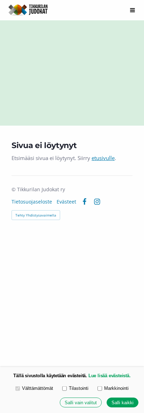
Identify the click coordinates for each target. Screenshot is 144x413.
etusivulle (103, 157)
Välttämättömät (37, 388)
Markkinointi (116, 388)
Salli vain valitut (81, 402)
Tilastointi (78, 388)
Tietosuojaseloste (32, 201)
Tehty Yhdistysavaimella (35, 215)
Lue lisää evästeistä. (109, 375)
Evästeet (66, 201)
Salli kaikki (122, 402)
